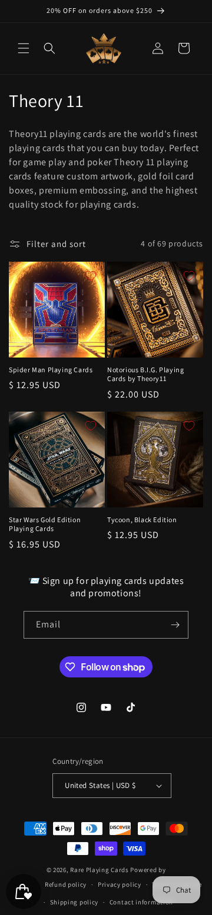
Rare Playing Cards (99, 870)
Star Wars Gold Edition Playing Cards (45, 524)
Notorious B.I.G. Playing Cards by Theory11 (145, 374)
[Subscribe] (175, 625)
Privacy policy (119, 884)
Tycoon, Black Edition (142, 519)
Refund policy (66, 884)
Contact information (141, 902)
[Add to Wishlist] (91, 276)
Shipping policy (74, 902)
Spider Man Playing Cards (50, 369)
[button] (24, 48)
